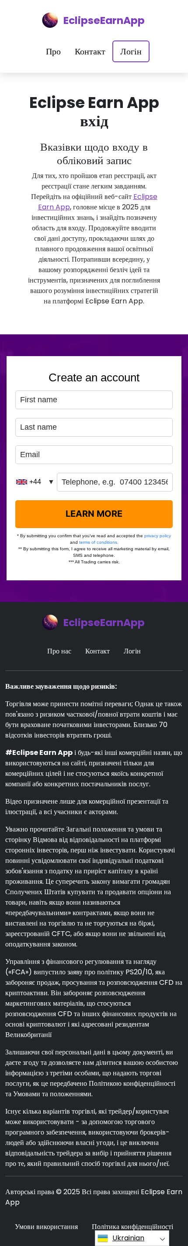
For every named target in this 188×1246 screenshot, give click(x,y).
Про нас (59, 651)
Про (53, 51)
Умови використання (46, 1227)
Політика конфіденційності (132, 1227)
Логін (131, 51)
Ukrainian (128, 1238)
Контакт (90, 51)
